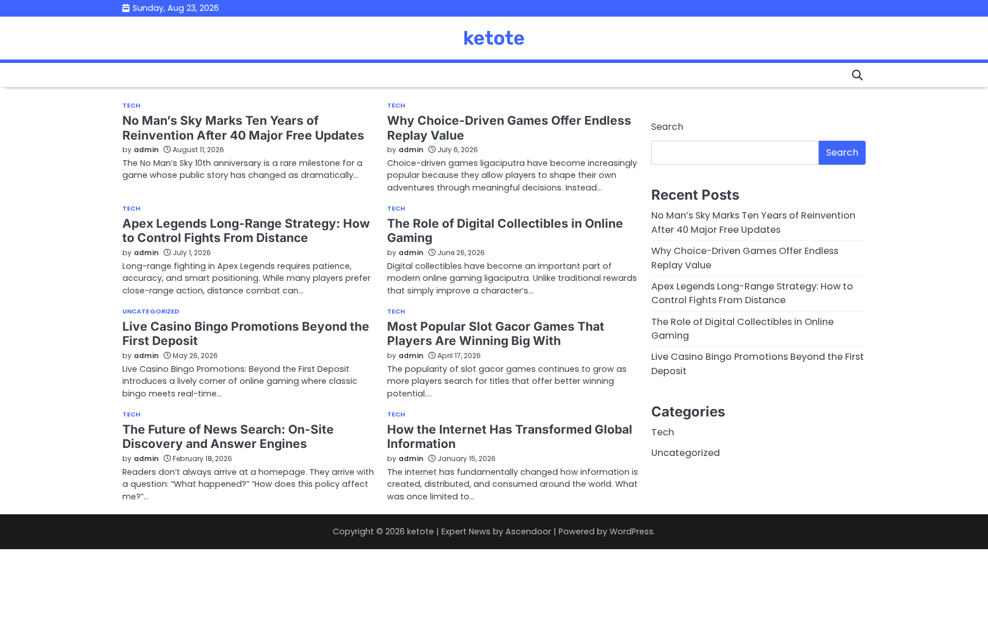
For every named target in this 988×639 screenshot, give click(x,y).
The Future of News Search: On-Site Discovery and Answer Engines (228, 436)
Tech (131, 105)
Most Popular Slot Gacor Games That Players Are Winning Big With (495, 333)
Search (667, 126)
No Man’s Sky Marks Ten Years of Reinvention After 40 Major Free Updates (243, 127)
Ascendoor (528, 531)
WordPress (631, 531)
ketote (494, 37)
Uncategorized (151, 311)
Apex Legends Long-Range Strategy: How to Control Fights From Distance (246, 230)
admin (146, 149)
